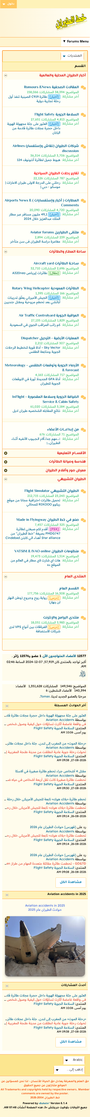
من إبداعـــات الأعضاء (63, 429)
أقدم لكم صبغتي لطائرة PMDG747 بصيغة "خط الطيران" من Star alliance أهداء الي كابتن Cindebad (32, 533)
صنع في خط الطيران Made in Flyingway (47, 520)
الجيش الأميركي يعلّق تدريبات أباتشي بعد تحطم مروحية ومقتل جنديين (32, 300)
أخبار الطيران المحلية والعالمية (62, 75)
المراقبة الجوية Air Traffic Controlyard (49, 315)
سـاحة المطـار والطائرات (67, 251)
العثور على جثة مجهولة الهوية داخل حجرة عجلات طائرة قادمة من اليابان (33, 128)
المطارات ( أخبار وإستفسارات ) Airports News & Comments (42, 203)
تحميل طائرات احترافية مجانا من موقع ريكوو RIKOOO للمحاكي (33, 502)
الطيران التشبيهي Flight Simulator (51, 491)
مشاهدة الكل (71, 882)
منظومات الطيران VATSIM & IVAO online (46, 551)
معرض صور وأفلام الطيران (66, 470)
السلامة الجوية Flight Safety (57, 114)
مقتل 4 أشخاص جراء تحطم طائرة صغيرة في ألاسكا (50, 771)
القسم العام (69, 588)
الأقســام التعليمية (71, 453)
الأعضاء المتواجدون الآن (59, 656)
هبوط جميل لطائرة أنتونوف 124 (38, 160)
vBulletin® (44, 1103)
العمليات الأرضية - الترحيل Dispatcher (50, 338)
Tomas (45, 696)
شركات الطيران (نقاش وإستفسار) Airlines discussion (45, 149)
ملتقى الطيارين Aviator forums (54, 232)
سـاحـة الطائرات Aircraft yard (56, 263)
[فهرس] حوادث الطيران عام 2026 (53, 827)
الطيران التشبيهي (71, 479)
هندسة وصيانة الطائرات (67, 461)
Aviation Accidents (60, 720)
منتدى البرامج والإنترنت (61, 617)
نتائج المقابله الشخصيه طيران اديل (36, 411)
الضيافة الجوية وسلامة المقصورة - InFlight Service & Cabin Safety (45, 399)
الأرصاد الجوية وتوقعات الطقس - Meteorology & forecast (42, 368)
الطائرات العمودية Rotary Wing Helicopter (45, 288)
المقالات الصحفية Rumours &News (51, 87)
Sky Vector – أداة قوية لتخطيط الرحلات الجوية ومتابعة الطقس (32, 350)
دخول (10, 4)
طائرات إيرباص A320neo (29, 273)
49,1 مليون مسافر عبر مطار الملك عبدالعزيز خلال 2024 (34, 216)
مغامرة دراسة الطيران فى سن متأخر (35, 241)
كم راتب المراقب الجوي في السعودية (35, 325)
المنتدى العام (75, 576)
